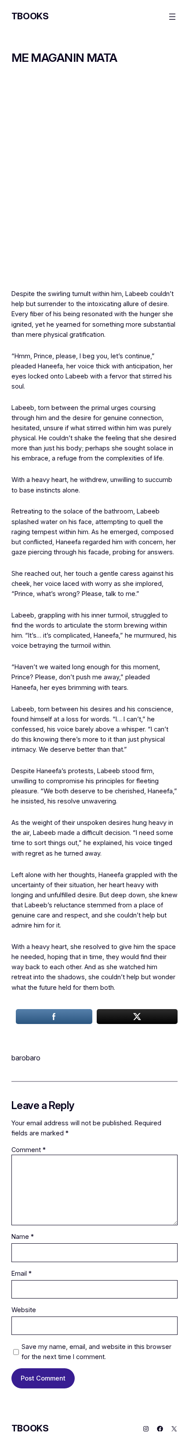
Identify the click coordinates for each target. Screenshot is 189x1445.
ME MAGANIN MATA (64, 57)
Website (23, 1309)
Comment (28, 1149)
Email (21, 1273)
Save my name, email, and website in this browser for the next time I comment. (96, 1351)
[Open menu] (172, 16)
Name (22, 1236)
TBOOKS (30, 16)
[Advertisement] (94, 183)
